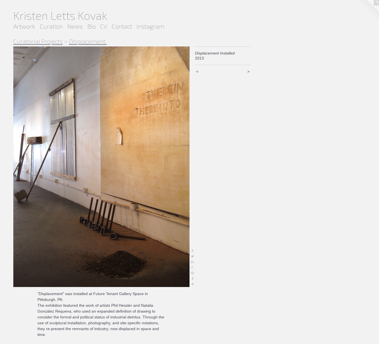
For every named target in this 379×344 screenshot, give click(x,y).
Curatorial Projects (38, 41)
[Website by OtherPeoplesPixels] (368, 11)
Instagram (151, 26)
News (75, 26)
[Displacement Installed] (101, 166)
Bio (91, 26)
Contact (122, 26)
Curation (51, 26)
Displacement (88, 41)
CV (103, 26)
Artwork (24, 26)
